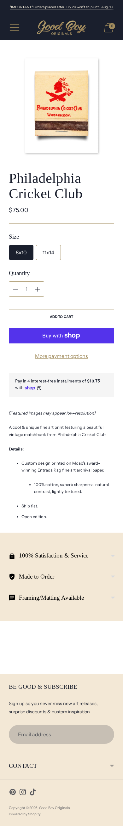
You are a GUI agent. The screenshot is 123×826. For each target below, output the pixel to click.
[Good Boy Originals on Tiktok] (33, 793)
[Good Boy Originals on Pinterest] (12, 793)
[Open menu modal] (14, 28)
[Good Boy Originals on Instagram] (22, 793)
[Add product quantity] (37, 289)
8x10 (21, 252)
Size (14, 236)
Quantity (19, 273)
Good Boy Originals (54, 808)
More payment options (61, 356)
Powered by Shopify (25, 814)
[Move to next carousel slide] (114, 668)
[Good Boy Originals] (61, 27)
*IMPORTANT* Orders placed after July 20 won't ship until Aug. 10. (62, 7)
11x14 (48, 252)
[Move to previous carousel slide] (8, 668)
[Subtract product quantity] (15, 289)
